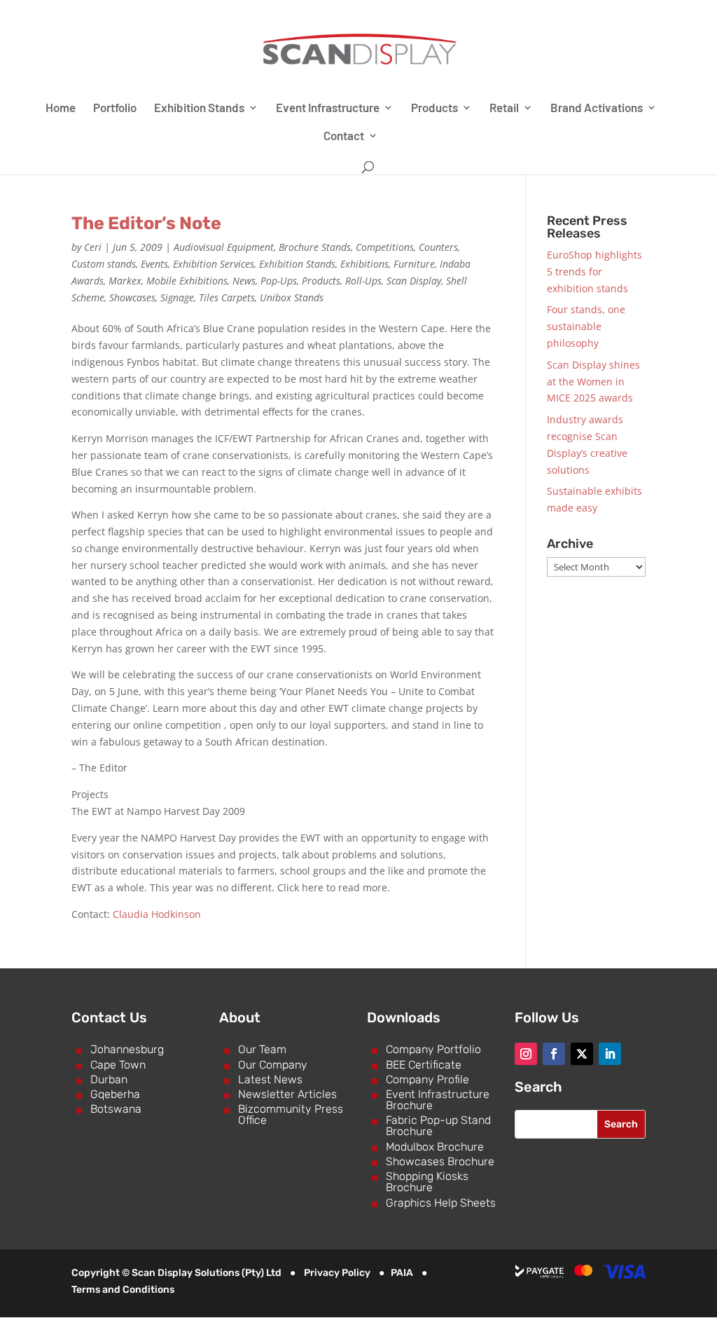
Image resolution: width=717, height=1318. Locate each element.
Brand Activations (596, 108)
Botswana (115, 1109)
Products (434, 108)
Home (61, 108)
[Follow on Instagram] (526, 1054)
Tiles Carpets (227, 297)
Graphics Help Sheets (441, 1202)
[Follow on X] (582, 1054)
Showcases (132, 297)
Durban (108, 1079)
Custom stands (103, 263)
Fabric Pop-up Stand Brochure (438, 1125)
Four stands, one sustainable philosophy (586, 326)
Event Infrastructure (328, 108)
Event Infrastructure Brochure (437, 1099)
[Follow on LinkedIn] (610, 1054)
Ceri (93, 247)
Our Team (262, 1049)
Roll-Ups (363, 280)
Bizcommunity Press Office (290, 1114)
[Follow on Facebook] (554, 1054)
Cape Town (118, 1064)
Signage (177, 297)
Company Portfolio (433, 1049)
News (244, 280)
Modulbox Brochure (435, 1146)
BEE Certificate (423, 1064)
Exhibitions (364, 263)
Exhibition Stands (199, 108)
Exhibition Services (213, 263)
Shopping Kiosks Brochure (427, 1181)
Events (154, 263)
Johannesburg (127, 1049)
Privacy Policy (337, 1273)
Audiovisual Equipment (224, 247)
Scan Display (414, 280)
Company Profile (427, 1079)
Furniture (414, 263)
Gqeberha (115, 1094)
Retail (504, 108)
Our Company (272, 1064)
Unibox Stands (291, 297)
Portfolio (115, 108)
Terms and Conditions (122, 1290)
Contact (343, 136)
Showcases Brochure (440, 1161)
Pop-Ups (278, 280)
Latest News (270, 1079)
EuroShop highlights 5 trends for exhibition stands (594, 271)
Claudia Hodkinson (157, 914)
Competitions (385, 247)
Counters (438, 247)
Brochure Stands (315, 247)
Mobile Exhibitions (187, 280)
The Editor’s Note (146, 223)
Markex (125, 280)
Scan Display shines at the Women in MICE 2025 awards (593, 381)
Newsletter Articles (287, 1094)
